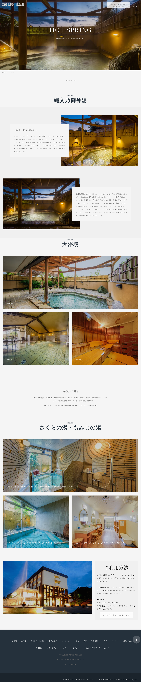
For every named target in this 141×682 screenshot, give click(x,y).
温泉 (85, 641)
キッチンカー (66, 641)
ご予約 (104, 641)
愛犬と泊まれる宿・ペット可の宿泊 (44, 641)
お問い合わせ (128, 641)
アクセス (115, 641)
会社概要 (39, 648)
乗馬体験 (94, 641)
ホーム (4, 72)
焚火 (77, 641)
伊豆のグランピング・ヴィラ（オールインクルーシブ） (84, 680)
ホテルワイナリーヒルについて (116, 615)
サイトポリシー (52, 648)
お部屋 (23, 641)
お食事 (14, 641)
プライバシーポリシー (71, 648)
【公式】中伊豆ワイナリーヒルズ (96, 648)
